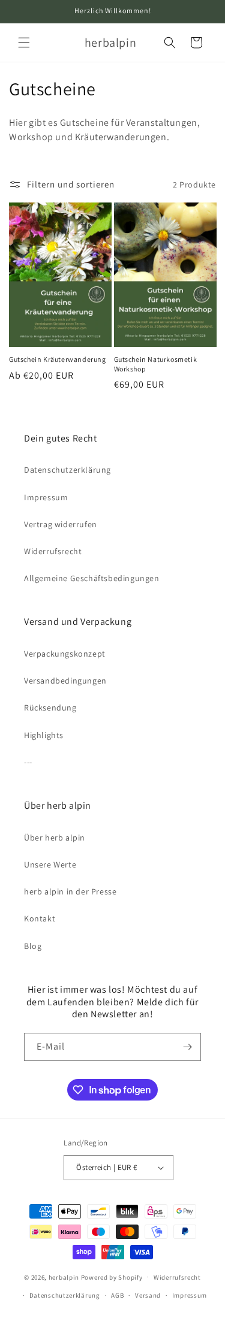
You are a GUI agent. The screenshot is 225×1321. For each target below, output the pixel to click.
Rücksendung (50, 707)
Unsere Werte (50, 864)
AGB (117, 1295)
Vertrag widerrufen (60, 524)
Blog (32, 946)
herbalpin (64, 1276)
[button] (24, 42)
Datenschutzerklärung (67, 469)
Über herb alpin (54, 837)
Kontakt (39, 918)
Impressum (46, 497)
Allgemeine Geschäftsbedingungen (92, 578)
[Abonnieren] (187, 1047)
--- (28, 762)
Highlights (44, 735)
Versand (148, 1295)
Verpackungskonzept (65, 653)
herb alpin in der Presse (70, 891)
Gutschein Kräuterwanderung (57, 359)
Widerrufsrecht (53, 551)
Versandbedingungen (65, 680)
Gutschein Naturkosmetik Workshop (155, 364)
